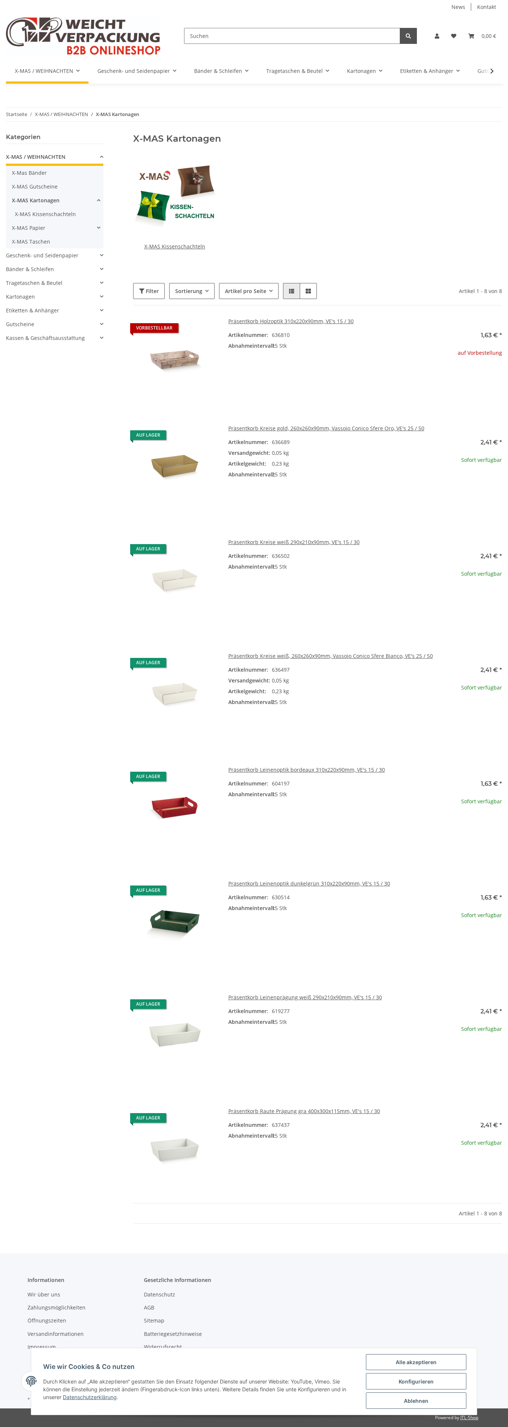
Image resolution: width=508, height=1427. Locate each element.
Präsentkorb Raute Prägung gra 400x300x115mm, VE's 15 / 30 (304, 1111)
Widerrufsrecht (163, 1346)
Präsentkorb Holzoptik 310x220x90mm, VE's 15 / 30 (291, 321)
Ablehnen (416, 1401)
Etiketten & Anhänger (32, 310)
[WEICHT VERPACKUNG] (83, 36)
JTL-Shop (469, 1417)
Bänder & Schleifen (30, 269)
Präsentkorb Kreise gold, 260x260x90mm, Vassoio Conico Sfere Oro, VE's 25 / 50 (326, 428)
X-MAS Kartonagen (36, 200)
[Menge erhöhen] (496, 484)
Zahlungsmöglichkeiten (57, 1307)
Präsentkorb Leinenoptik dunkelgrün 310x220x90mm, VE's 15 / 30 (309, 883)
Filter (151, 291)
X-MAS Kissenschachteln (174, 246)
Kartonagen (20, 296)
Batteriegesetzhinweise (173, 1333)
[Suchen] (408, 36)
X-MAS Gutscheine (35, 186)
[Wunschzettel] (453, 36)
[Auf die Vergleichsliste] (184, 330)
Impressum (42, 1346)
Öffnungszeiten (47, 1320)
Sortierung (188, 291)
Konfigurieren (416, 1381)
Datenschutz (159, 1294)
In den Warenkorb (460, 506)
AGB (149, 1307)
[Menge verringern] (424, 484)
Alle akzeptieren (416, 1362)
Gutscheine (20, 324)
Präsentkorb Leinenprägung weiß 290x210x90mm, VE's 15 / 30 (305, 997)
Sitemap (154, 1320)
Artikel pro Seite (245, 291)
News (458, 6)
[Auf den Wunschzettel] (204, 330)
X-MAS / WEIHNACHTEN (35, 156)
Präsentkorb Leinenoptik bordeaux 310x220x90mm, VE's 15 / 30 (306, 769)
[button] (437, 36)
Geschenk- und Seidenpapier (42, 255)
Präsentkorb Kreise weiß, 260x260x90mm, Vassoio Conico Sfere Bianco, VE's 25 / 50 (330, 655)
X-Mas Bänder (29, 172)
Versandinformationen (56, 1333)
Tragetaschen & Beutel (34, 282)
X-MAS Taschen (31, 241)
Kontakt (486, 6)
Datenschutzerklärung (90, 1397)
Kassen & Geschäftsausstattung (45, 337)
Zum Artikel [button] (460, 376)
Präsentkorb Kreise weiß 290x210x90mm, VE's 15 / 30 (294, 542)
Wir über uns (44, 1294)
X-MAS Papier (28, 227)
